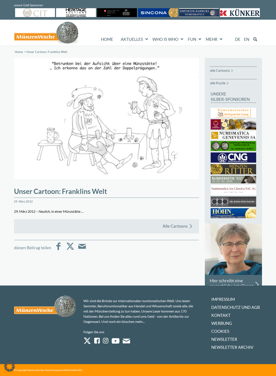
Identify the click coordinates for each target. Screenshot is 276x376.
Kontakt (221, 315)
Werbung (221, 323)
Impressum (223, 299)
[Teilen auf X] (70, 249)
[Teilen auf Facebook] (58, 249)
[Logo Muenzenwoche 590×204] (46, 33)
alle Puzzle (218, 83)
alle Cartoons (220, 70)
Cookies (220, 331)
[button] (9, 366)
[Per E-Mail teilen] (82, 249)
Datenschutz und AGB (235, 307)
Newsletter (224, 339)
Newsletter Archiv (232, 347)
